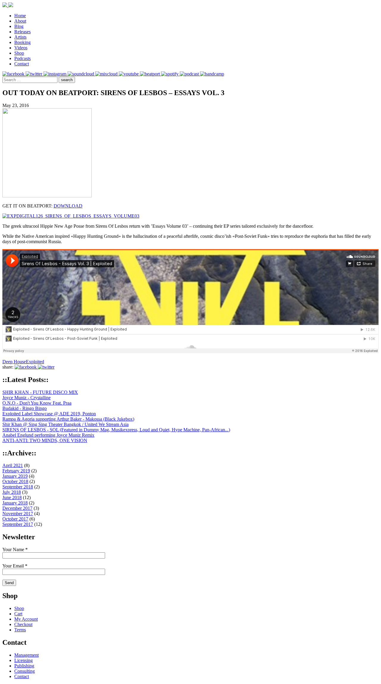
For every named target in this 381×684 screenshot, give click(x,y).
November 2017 (17, 513)
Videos (20, 47)
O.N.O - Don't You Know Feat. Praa (36, 402)
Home (20, 15)
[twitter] (34, 73)
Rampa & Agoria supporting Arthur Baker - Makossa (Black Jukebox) (68, 419)
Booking (22, 42)
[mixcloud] (107, 73)
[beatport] (150, 73)
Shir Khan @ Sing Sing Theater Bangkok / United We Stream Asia (65, 424)
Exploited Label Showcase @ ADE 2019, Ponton (49, 413)
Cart (18, 613)
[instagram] (55, 73)
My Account (26, 619)
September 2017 (17, 524)
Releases (22, 31)
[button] (67, 80)
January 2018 (15, 502)
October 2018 (15, 481)
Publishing (24, 665)
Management (26, 655)
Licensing (23, 660)
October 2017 (15, 518)
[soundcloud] (81, 73)
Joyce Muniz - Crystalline (26, 397)
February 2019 (16, 470)
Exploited (35, 361)
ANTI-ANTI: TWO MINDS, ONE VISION (44, 440)
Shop (19, 53)
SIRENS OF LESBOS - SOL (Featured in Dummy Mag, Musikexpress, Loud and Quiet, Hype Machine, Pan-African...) (116, 429)
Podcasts (22, 58)
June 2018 (12, 497)
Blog (19, 26)
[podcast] (190, 73)
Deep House (14, 361)
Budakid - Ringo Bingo (24, 408)
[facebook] (14, 73)
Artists (20, 37)
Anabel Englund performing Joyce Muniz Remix (48, 435)
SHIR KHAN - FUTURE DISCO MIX (40, 392)
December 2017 (17, 508)
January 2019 (15, 476)
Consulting (24, 671)
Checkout (23, 624)
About (20, 20)
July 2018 (11, 492)
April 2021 (12, 465)
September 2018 (17, 486)
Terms (20, 629)
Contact (21, 63)
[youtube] (129, 73)
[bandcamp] (212, 73)
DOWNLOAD (68, 205)
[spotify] (170, 73)
